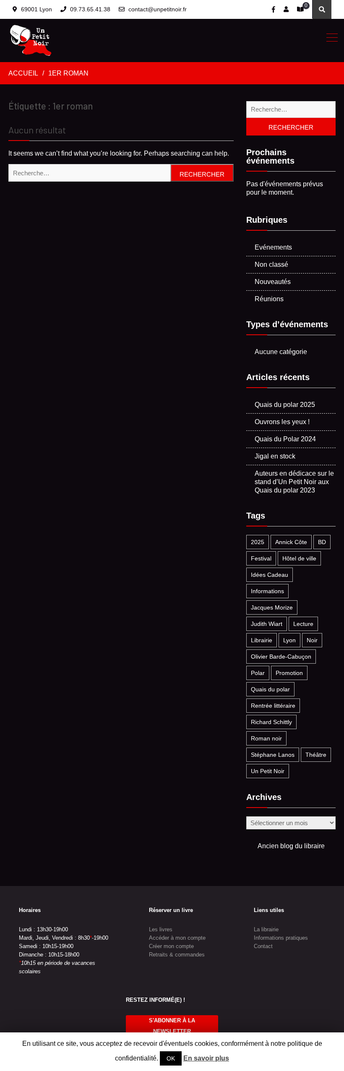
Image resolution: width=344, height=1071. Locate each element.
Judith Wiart (266, 623)
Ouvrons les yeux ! (282, 421)
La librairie (266, 929)
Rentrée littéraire (273, 705)
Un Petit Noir (267, 771)
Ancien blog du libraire (291, 846)
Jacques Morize (272, 607)
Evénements (273, 247)
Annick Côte (291, 542)
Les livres (160, 929)
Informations (267, 591)
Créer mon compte (171, 946)
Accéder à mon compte (177, 938)
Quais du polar (270, 689)
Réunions (269, 298)
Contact (263, 946)
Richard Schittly (271, 722)
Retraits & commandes (177, 954)
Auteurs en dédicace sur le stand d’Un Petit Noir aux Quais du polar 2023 (294, 482)
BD (322, 542)
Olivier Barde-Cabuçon (281, 656)
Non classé (271, 264)
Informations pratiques (281, 938)
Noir (312, 640)
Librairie (261, 640)
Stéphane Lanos (272, 754)
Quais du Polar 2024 (285, 439)
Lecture (303, 623)
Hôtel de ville (299, 558)
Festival (261, 558)
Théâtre (315, 754)
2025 (257, 542)
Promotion (289, 673)
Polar (258, 673)
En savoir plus (206, 1058)
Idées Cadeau (269, 574)
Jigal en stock (275, 456)
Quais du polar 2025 (285, 404)
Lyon (289, 640)
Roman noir (266, 738)
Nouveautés (273, 281)
